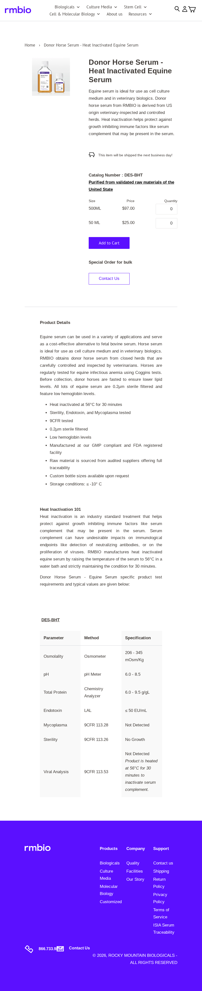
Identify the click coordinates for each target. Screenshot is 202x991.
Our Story (135, 879)
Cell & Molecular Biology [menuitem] (72, 14)
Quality (132, 863)
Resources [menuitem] (138, 14)
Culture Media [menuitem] (99, 7)
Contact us (163, 863)
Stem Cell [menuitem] (132, 7)
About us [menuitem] (114, 14)
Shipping (161, 871)
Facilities (134, 871)
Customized (111, 901)
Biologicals (110, 863)
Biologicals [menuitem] (64, 7)
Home (30, 45)
